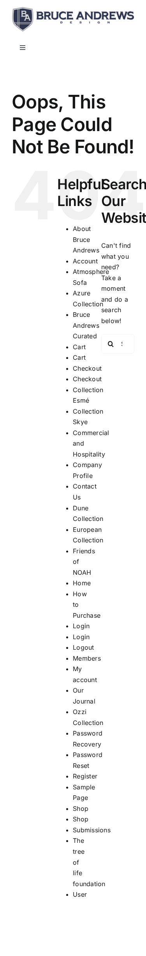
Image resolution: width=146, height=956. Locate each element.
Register (85, 776)
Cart (79, 347)
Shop (80, 808)
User (80, 894)
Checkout (87, 368)
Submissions (92, 830)
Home (82, 583)
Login (81, 626)
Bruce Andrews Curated (86, 325)
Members (87, 658)
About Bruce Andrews (86, 239)
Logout (83, 647)
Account (85, 261)
